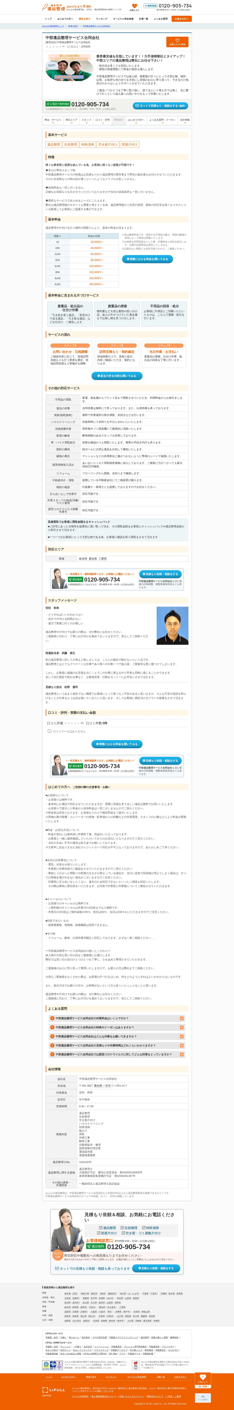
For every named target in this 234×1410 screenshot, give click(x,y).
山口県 (120, 1316)
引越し (63, 1337)
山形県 (128, 1298)
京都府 (75, 1312)
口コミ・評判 (103, 119)
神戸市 (127, 1312)
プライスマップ (101, 1350)
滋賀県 (67, 1312)
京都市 (84, 1312)
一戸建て (77, 1346)
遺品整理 (145, 1337)
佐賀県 (96, 1321)
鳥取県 (67, 1316)
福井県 (102, 1302)
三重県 (122, 1307)
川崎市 (102, 1293)
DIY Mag (113, 1353)
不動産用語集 (52, 1353)
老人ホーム (74, 1337)
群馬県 (180, 1293)
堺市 (109, 1312)
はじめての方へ (65, 18)
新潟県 (67, 1302)
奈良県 (137, 1312)
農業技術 (174, 1337)
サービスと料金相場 (123, 18)
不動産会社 (160, 1350)
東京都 (67, 1293)
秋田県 (120, 1298)
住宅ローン (65, 1350)
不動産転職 (148, 1353)
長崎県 (104, 1321)
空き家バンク (136, 1350)
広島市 (110, 1316)
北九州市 (77, 1321)
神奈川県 (85, 1293)
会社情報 (185, 119)
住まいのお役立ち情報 (70, 1353)
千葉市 (154, 1293)
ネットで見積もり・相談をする (163, 105)
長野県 (118, 1302)
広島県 (102, 1316)
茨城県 (164, 1293)
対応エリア (72, 119)
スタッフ (86, 119)
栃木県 (172, 1293)
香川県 (136, 1316)
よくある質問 (161, 18)
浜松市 (92, 1307)
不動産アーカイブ (119, 1350)
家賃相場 (149, 1350)
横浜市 (94, 1293)
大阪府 (94, 1312)
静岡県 (75, 1307)
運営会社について (155, 1396)
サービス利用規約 (80, 1396)
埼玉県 (123, 1293)
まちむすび (173, 1350)
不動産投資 (154, 1346)
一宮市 (107, 1085)
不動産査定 (116, 1346)
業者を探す (84, 18)
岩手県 (94, 1298)
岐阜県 (67, 1307)
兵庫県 (118, 1312)
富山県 (86, 1302)
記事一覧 (143, 18)
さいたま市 (133, 1293)
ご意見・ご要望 (173, 1396)
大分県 (130, 1321)
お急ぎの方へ (182, 18)
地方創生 (86, 1337)
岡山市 (92, 1316)
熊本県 (112, 1321)
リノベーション (101, 1346)
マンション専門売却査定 (135, 1346)
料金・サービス (53, 119)
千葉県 (145, 1293)
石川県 (94, 1302)
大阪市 (102, 1312)
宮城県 (102, 1298)
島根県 (75, 1316)
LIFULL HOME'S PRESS (94, 1353)
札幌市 (76, 1298)
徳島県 (128, 1316)
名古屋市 (111, 1307)
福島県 (136, 1298)
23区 (75, 1293)
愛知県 (98, 1085)
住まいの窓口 (52, 1350)
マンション (65, 1346)
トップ (48, 18)
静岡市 (84, 1307)
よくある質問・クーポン (162, 119)
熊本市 (120, 1321)
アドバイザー (168, 1346)
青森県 (86, 1298)
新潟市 (76, 1302)
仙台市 (110, 1298)
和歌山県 (146, 1312)
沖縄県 (156, 1321)
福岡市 (86, 1321)
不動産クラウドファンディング (123, 1337)
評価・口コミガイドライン (131, 1396)
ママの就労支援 (99, 1337)
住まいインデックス (82, 1350)
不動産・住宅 (52, 1337)
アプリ (122, 1353)
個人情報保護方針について (104, 1396)
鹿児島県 (147, 1321)
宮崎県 (138, 1321)
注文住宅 (88, 1346)
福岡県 (67, 1321)
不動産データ (134, 1353)
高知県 (152, 1316)
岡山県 (83, 1316)
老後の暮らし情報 (159, 1337)
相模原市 (112, 1293)
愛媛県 (144, 1316)
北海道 (67, 1298)
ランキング (101, 18)
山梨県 (110, 1302)
